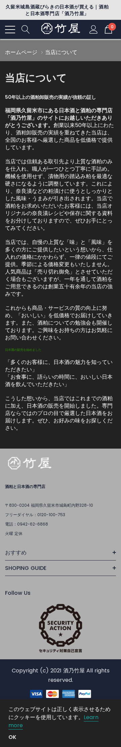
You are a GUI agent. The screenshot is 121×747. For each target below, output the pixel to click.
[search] (26, 29)
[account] (93, 29)
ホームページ (21, 52)
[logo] (60, 29)
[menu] (10, 30)
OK (12, 737)
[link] (29, 464)
